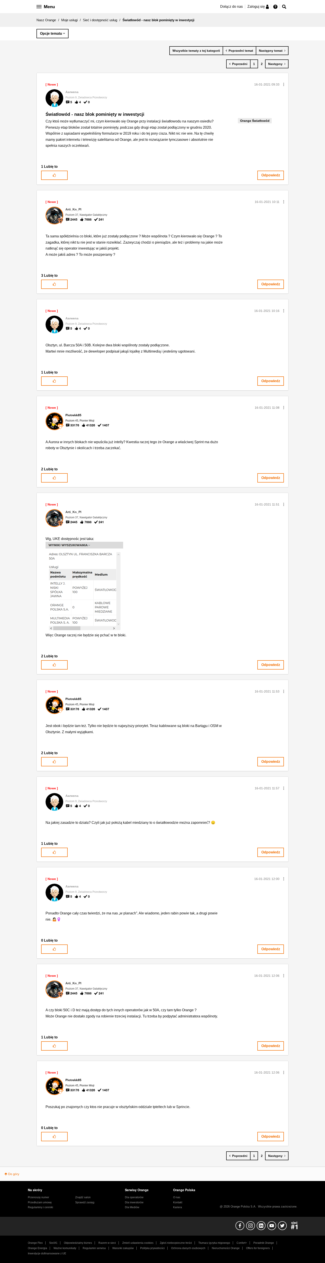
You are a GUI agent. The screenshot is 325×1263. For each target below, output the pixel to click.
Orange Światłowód (255, 120)
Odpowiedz (270, 175)
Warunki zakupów (123, 1248)
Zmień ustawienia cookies (137, 1242)
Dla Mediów (132, 1207)
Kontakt (177, 1202)
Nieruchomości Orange (226, 1248)
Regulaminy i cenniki (40, 1207)
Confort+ (242, 1242)
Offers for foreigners (258, 1248)
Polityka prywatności (152, 1248)
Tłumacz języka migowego (214, 1242)
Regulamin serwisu (94, 1248)
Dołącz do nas (231, 6)
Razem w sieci (107, 1242)
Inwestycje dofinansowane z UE (47, 1253)
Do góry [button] (13, 1174)
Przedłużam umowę (40, 1202)
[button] (283, 84)
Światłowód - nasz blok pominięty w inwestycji (95, 114)
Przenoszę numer (38, 1197)
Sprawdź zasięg (84, 1202)
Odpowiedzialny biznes (78, 1242)
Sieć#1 (53, 1242)
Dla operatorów (134, 1197)
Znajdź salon (83, 1197)
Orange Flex (35, 1242)
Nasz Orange (46, 20)
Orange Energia (37, 1248)
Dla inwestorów (134, 1202)
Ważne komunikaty (65, 1248)
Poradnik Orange (263, 1242)
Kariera (177, 1207)
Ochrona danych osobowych (188, 1248)
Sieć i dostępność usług (100, 20)
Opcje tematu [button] (51, 33)
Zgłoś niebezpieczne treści (176, 1242)
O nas (176, 1197)
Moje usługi (69, 20)
